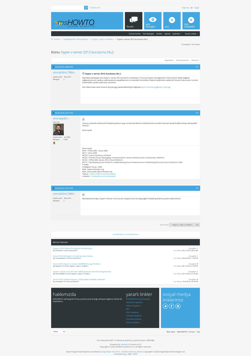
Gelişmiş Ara (95, 7)
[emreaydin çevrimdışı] (58, 129)
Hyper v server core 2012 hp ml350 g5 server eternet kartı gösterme (82, 271)
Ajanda (167, 33)
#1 (197, 66)
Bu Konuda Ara (182, 60)
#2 (197, 112)
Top (197, 224)
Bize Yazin (171, 331)
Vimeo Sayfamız (133, 322)
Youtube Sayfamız (134, 319)
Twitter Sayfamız (133, 305)
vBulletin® (125, 344)
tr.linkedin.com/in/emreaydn (103, 176)
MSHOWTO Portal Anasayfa (138, 299)
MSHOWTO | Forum (186, 331)
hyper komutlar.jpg (148, 87)
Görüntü (194, 60)
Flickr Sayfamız (132, 312)
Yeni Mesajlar (148, 33)
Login (196, 7)
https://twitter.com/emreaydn (103, 174)
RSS (127, 309)
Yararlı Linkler (190, 33)
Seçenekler (169, 60)
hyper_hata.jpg (163, 87)
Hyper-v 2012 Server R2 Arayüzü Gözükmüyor (72, 248)
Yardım (159, 33)
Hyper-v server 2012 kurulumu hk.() (87, 52)
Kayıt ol (185, 7)
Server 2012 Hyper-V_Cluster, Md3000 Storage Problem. (77, 264)
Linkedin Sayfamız (134, 315)
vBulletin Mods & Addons (132, 351)
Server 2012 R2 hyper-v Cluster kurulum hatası (73, 256)
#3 (197, 188)
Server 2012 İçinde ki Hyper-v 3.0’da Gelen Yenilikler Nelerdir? (79, 279)
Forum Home (134, 33)
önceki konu (119, 234)
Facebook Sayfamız (134, 302)
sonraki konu (132, 234)
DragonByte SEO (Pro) (110, 351)
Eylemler (176, 33)
